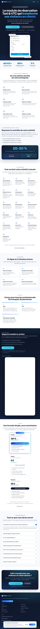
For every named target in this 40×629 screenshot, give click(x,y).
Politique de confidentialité (6, 620)
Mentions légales (5, 618)
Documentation (23, 606)
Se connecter (23, 611)
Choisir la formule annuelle (20, 443)
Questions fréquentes (24, 608)
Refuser (26, 624)
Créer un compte (5, 611)
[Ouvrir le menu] (37, 2)
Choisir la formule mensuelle (20, 488)
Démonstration (4, 609)
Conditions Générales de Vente (7, 616)
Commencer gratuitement (6, 601)
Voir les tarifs (19, 506)
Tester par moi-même (7, 347)
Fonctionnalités (4, 606)
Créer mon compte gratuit (12, 26)
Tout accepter (32, 624)
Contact (22, 609)
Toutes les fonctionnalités (19, 248)
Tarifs (3, 608)
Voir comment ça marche (28, 26)
